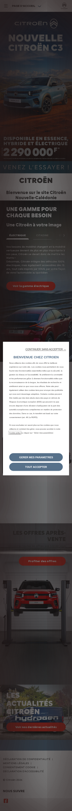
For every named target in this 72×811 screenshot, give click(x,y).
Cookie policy (14, 433)
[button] (45, 349)
